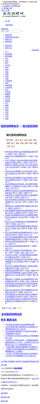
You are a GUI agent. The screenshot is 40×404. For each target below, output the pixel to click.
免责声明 (18, 361)
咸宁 (21, 140)
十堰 (8, 146)
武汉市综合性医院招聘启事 (15, 246)
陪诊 (7, 110)
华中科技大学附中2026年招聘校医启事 (19, 152)
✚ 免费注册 (16, 6)
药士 (7, 90)
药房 (7, 74)
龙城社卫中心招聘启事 (13, 156)
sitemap (34, 378)
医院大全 (8, 48)
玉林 (20, 154)
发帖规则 (26, 361)
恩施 (22, 143)
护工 (7, 103)
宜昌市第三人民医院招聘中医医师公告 (19, 206)
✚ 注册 (9, 8)
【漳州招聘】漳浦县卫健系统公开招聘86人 (21, 347)
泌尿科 (7, 96)
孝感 (17, 143)
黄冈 (26, 143)
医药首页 (8, 45)
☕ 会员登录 (5, 6)
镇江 (36, 180)
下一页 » (9, 308)
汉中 (12, 188)
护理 (7, 67)
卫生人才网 (5, 10)
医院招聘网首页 (10, 126)
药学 (7, 70)
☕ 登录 (4, 8)
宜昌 (26, 140)
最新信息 (12, 319)
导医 (7, 78)
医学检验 (8, 54)
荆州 (31, 143)
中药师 (7, 92)
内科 (7, 119)
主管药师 (8, 81)
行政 (7, 112)
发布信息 (4, 29)
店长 (7, 114)
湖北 (10, 154)
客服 (7, 105)
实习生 (7, 99)
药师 (7, 83)
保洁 (7, 108)
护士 (7, 58)
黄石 (17, 140)
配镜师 (7, 94)
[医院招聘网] (13, 17)
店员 (7, 116)
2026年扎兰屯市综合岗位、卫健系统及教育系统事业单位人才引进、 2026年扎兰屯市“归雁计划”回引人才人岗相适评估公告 (22, 342)
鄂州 (35, 140)
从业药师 (8, 87)
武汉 (13, 146)
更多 (4, 319)
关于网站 (4, 361)
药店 (7, 72)
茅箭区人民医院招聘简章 (14, 241)
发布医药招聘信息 (11, 314)
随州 (30, 140)
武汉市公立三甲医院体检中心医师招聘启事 (21, 222)
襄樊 (8, 143)
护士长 (7, 65)
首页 (3, 308)
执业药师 (8, 85)
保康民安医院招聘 (12, 270)
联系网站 (11, 361)
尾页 (14, 308)
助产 (7, 63)
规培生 (7, 101)
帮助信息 (33, 361)
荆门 (13, 143)
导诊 (7, 61)
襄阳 (26, 193)
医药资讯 (35, 50)
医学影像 (8, 56)
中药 (7, 76)
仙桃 (35, 143)
